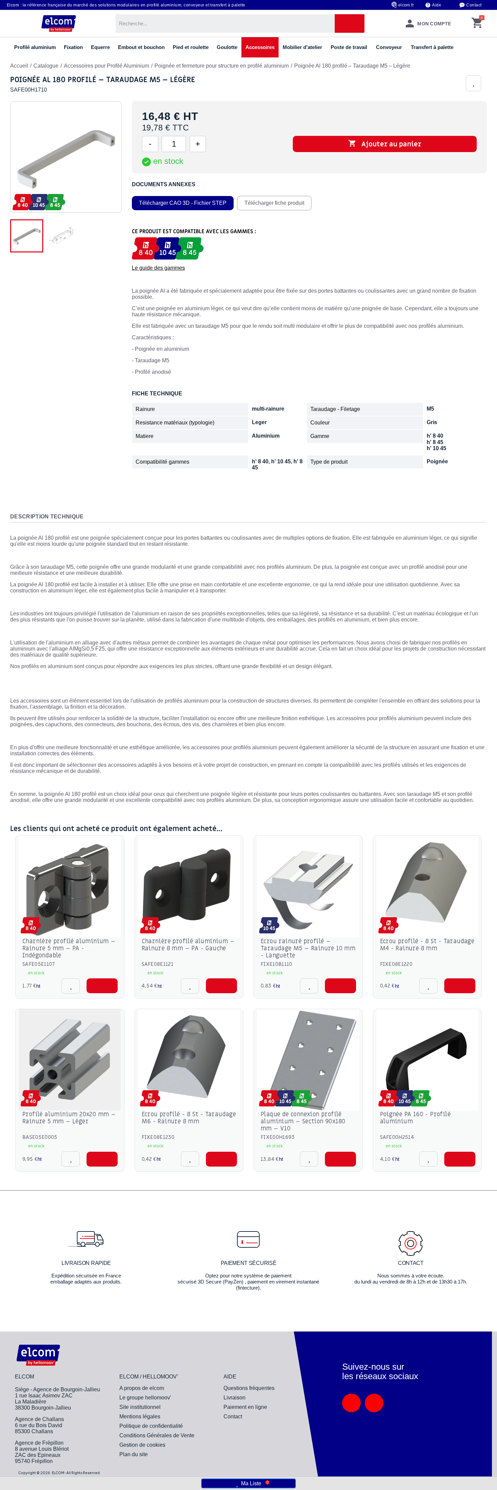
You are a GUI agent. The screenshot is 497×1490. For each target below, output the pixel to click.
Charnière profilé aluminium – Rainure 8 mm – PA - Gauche (188, 944)
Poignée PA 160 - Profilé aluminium (415, 1117)
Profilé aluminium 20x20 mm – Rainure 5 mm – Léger (69, 1117)
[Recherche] (349, 23)
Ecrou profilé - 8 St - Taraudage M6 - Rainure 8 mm (189, 1117)
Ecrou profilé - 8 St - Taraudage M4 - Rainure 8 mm (427, 944)
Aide (436, 5)
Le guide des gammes (158, 268)
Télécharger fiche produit (274, 203)
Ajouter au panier (384, 144)
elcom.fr (406, 5)
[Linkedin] (351, 1403)
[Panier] (477, 23)
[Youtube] (374, 1403)
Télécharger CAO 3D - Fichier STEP (183, 203)
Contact (473, 5)
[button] (102, 985)
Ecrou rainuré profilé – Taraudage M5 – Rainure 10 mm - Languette (308, 948)
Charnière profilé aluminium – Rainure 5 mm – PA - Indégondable (69, 948)
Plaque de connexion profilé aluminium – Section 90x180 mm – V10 (303, 1121)
